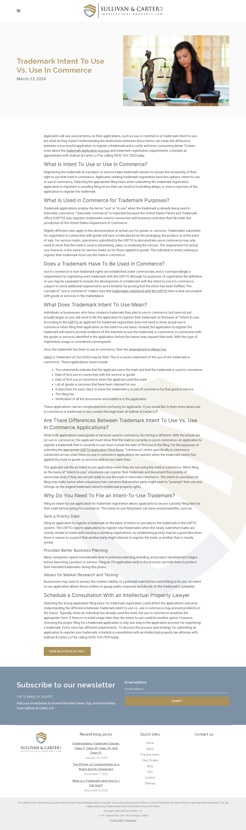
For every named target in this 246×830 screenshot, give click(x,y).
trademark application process (88, 150)
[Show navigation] (19, 11)
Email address (137, 682)
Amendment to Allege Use (148, 349)
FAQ (150, 772)
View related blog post (67, 651)
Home (150, 743)
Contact (150, 777)
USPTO (73, 322)
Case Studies (150, 760)
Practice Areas (150, 754)
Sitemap (150, 783)
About (150, 749)
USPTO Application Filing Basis (102, 450)
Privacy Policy (117, 820)
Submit (177, 701)
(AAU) (48, 357)
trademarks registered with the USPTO (139, 291)
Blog (150, 766)
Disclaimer (130, 820)
